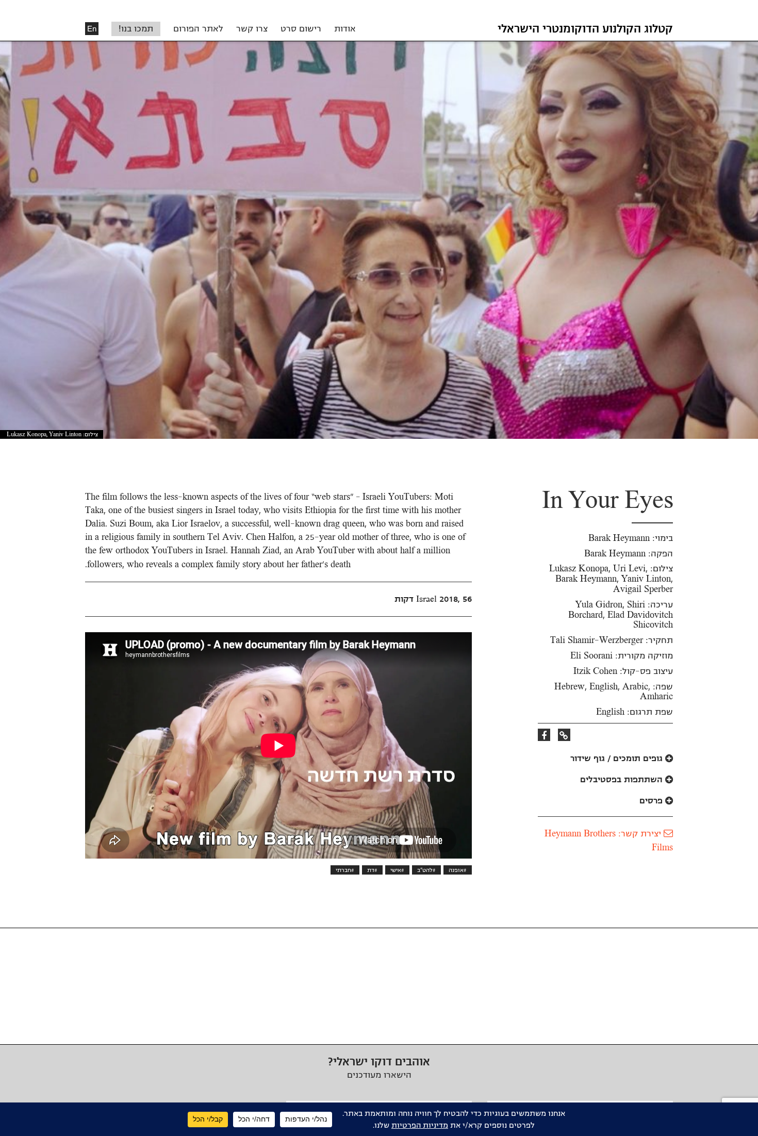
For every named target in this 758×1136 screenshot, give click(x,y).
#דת (372, 870)
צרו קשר (252, 29)
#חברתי (345, 870)
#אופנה (458, 870)
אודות (345, 29)
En (91, 28)
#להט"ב (426, 870)
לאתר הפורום (198, 29)
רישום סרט (301, 29)
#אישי (397, 870)
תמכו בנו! (136, 29)
